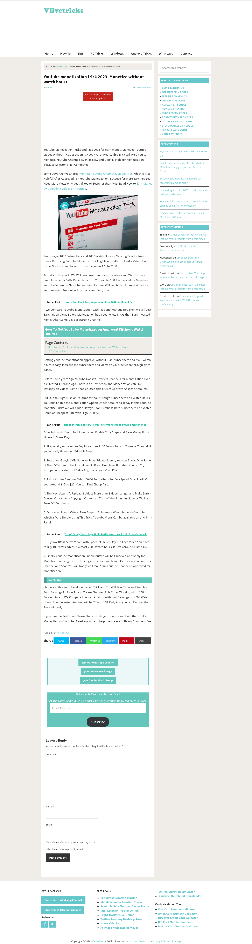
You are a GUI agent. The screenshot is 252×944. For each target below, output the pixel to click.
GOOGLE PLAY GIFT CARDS (177, 121)
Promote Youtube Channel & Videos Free (106, 174)
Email (50, 824)
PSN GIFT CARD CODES (175, 129)
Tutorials (64, 633)
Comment (52, 754)
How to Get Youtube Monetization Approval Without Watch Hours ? (89, 347)
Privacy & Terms (161, 941)
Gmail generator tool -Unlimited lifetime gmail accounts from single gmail (181, 262)
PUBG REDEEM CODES (174, 113)
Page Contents (56, 342)
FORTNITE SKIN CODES (175, 92)
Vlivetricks (63, 10)
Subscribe (98, 722)
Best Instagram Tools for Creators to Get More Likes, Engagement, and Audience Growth (182, 167)
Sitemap (176, 941)
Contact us (145, 941)
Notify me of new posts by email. (66, 849)
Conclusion (59, 351)
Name (50, 806)
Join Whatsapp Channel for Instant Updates (98, 96)
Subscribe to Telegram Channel (63, 910)
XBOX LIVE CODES (172, 134)
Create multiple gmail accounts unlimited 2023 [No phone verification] (181, 300)
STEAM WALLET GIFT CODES (177, 125)
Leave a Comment (144, 87)
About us (132, 941)
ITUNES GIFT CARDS (173, 108)
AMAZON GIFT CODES (174, 104)
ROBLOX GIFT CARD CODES (177, 117)
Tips (57, 633)
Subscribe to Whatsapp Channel (63, 900)
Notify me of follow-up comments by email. (71, 842)
